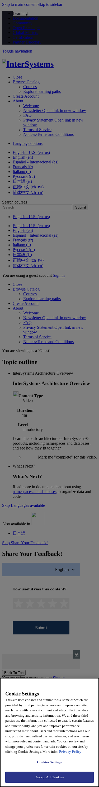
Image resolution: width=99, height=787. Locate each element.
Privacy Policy (70, 752)
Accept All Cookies (49, 777)
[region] (49, 732)
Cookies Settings (49, 762)
